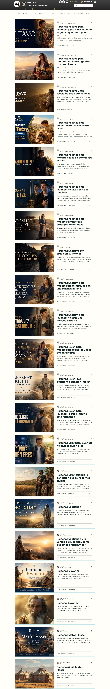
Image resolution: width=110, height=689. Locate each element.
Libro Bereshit (78, 14)
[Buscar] (94, 5)
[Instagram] (60, 1)
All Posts (17, 14)
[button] (81, 2)
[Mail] (95, 2)
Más (87, 14)
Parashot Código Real (64, 14)
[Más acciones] (92, 23)
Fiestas (25, 14)
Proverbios (51, 14)
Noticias (33, 14)
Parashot (42, 14)
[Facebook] (63, 1)
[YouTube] (67, 1)
